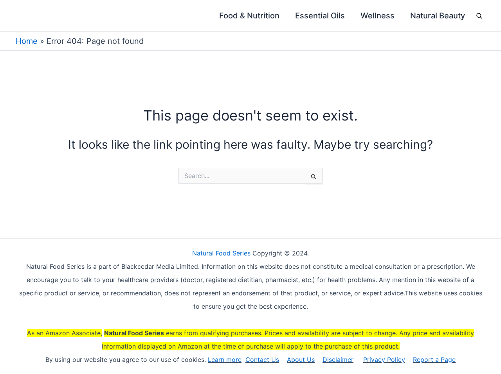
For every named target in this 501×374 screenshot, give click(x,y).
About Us (301, 359)
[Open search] (479, 15)
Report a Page (434, 359)
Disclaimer (338, 359)
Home (27, 41)
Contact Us (262, 359)
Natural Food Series (221, 253)
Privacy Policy (384, 359)
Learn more (224, 359)
